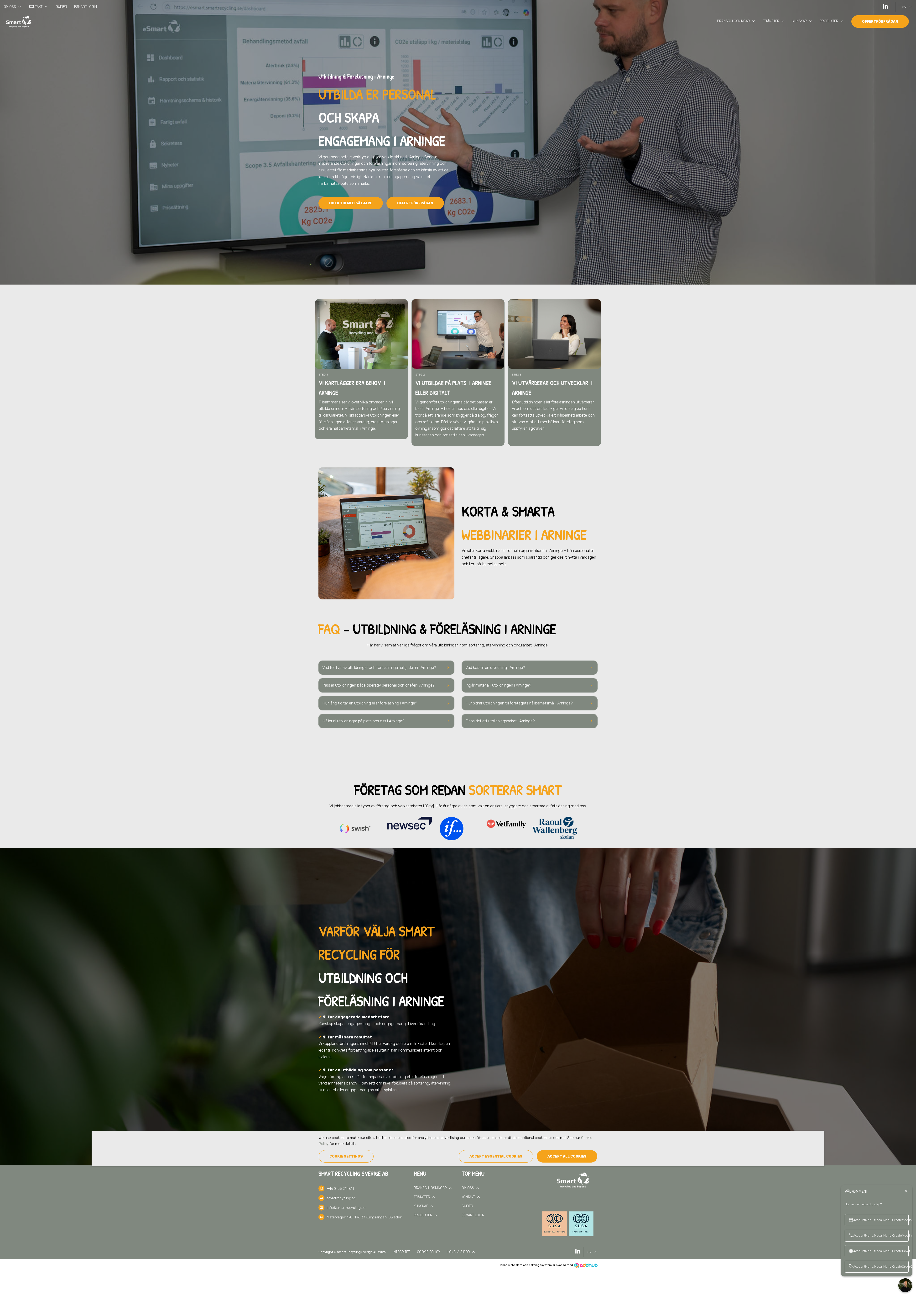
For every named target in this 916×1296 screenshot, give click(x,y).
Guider (61, 7)
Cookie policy (428, 1252)
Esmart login (85, 7)
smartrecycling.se (341, 1198)
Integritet (401, 1252)
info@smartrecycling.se (346, 1208)
